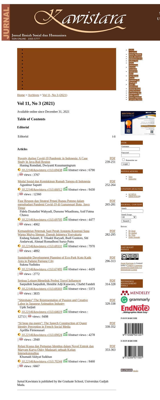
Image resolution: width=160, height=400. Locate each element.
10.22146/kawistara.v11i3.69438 (41, 170)
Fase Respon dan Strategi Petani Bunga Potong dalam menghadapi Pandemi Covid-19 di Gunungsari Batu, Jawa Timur (54, 204)
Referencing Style (135, 59)
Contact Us (30, 89)
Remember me (131, 160)
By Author (133, 233)
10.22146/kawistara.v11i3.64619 (41, 311)
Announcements (32, 75)
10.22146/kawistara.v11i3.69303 (41, 288)
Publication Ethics (133, 73)
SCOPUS (132, 194)
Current (28, 68)
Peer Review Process (133, 77)
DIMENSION (134, 196)
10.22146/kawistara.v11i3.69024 (41, 335)
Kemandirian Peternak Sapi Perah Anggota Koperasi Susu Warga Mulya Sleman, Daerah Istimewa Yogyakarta (53, 232)
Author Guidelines (133, 51)
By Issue (132, 231)
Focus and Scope (135, 56)
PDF (113, 158)
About (27, 54)
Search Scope (126, 214)
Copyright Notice (135, 99)
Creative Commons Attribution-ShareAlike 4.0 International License (131, 267)
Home (27, 50)
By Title (132, 235)
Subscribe (132, 179)
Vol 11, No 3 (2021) (54, 95)
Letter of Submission (133, 85)
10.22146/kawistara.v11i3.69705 (41, 219)
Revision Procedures (133, 68)
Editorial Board (135, 89)
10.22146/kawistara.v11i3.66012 (41, 189)
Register (28, 61)
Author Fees (133, 61)
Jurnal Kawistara (127, 263)
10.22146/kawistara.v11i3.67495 (41, 269)
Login (27, 57)
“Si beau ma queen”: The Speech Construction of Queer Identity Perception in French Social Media (52, 324)
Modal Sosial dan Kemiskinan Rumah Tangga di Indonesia (54, 181)
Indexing (29, 82)
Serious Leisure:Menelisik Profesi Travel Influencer (49, 280)
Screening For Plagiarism (134, 81)
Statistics (29, 78)
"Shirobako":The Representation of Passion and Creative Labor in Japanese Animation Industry (53, 301)
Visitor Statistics (135, 97)
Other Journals (134, 237)
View (130, 177)
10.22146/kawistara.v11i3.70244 (41, 361)
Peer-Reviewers (134, 91)
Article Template (135, 54)
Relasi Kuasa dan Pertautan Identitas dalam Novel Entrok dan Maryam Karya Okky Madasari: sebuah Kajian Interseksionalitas (56, 350)
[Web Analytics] (126, 371)
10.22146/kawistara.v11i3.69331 (41, 246)
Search (28, 64)
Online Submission (133, 64)
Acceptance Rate (135, 93)
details (135, 371)
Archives (29, 71)
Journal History (32, 85)
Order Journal (134, 95)
